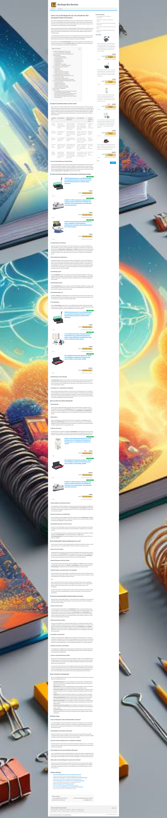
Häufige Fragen (56, 89)
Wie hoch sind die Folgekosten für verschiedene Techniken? (66, 93)
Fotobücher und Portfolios (60, 84)
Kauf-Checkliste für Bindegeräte (59, 88)
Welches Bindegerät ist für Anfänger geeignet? (63, 783)
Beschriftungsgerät (54, 809)
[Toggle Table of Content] (78, 49)
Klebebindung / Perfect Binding (60, 64)
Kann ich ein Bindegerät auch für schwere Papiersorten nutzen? (67, 774)
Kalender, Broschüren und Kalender (61, 85)
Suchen (98, 160)
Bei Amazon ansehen (87, 193)
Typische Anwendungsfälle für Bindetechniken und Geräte (64, 80)
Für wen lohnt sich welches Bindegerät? (60, 66)
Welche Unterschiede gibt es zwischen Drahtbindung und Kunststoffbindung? (70, 777)
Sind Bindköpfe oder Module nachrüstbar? (62, 92)
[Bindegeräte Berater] (53, 7)
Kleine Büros (57, 69)
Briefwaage (68, 809)
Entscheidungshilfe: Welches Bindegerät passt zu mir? (63, 75)
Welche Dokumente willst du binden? (61, 78)
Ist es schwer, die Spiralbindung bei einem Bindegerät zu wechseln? (68, 787)
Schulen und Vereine (58, 70)
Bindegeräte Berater (67, 4)
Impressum (114, 808)
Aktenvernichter (62, 809)
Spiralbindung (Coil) (58, 59)
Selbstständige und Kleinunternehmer (62, 71)
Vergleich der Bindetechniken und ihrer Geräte (62, 51)
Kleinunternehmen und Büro (60, 83)
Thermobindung (58, 62)
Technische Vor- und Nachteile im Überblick (63, 65)
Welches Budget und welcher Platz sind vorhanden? (64, 79)
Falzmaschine (74, 809)
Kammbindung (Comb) (59, 60)
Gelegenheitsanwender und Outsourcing (62, 74)
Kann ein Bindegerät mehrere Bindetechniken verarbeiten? (66, 91)
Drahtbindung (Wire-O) (59, 61)
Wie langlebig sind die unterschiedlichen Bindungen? (64, 94)
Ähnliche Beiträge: (58, 97)
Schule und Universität (59, 82)
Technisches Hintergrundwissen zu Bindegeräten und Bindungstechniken (63, 54)
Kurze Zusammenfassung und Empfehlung (63, 52)
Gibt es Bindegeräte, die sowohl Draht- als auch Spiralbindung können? (68, 780)
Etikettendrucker (81, 809)
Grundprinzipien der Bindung (60, 56)
